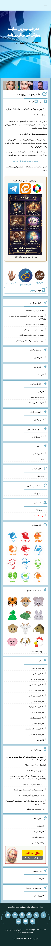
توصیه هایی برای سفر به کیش (33, 784)
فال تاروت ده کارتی (37, 718)
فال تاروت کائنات (37, 679)
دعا (42, 459)
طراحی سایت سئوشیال (35, 809)
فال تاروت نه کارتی (37, 712)
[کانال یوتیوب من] (25, 921)
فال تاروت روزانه (38, 668)
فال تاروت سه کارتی (36, 690)
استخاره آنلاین (39, 358)
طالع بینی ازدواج (38, 437)
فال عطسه (40, 878)
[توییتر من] (8, 915)
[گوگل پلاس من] (32, 921)
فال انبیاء (40, 374)
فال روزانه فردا (38, 895)
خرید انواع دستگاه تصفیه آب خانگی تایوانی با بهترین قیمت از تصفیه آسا (26, 758)
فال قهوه (41, 391)
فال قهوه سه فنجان (37, 397)
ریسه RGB (40, 510)
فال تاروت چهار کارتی (36, 696)
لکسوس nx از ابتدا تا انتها (35, 770)
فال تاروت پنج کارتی (36, 701)
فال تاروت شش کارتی (36, 707)
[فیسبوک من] (29, 915)
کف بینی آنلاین (39, 419)
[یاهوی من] (43, 915)
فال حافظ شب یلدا (37, 837)
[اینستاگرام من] (22, 915)
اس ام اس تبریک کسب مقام (34, 329)
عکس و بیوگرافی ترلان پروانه (25, 161)
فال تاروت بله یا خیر (37, 734)
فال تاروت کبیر (38, 674)
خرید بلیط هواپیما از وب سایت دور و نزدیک (29, 790)
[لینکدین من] (18, 921)
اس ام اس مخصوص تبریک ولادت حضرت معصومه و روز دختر (26, 317)
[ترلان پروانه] (25, 86)
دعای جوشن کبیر (38, 454)
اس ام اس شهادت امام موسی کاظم (31, 335)
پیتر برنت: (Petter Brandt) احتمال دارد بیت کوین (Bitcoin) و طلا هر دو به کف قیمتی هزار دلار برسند (27, 777)
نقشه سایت (17, 938)
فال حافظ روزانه (38, 831)
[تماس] (15, 915)
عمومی (32, 290)
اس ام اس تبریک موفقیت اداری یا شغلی (30, 340)
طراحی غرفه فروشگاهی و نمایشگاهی (31, 795)
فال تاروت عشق (38, 723)
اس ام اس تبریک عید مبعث (34, 310)
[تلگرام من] (36, 915)
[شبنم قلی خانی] (10, 86)
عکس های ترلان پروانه (28, 94)
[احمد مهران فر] (40, 86)
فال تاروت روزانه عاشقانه (34, 729)
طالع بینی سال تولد (37, 651)
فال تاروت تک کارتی (37, 685)
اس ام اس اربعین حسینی (35, 324)
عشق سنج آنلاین (38, 493)
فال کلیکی (40, 476)
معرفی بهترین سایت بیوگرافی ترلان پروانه (23, 31)
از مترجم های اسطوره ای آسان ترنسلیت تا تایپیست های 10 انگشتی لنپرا (25, 802)
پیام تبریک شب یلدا (37, 842)
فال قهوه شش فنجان (36, 402)
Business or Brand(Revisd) (36, 765)
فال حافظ (40, 826)
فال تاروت (40, 740)
